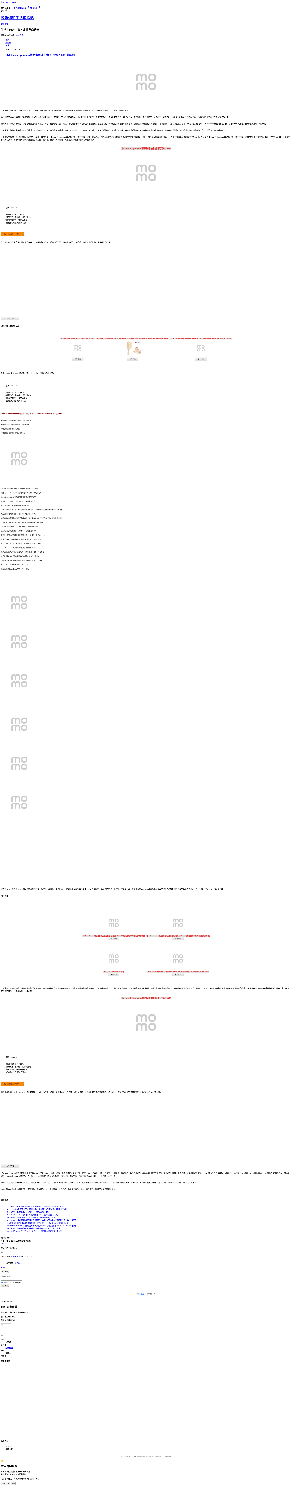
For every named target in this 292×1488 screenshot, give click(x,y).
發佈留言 (5, 1285)
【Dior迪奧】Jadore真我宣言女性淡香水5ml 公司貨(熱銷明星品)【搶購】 (34, 1231)
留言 (20, 1257)
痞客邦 (15, 1257)
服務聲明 (168, 1456)
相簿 (7, 40)
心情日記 (19, 35)
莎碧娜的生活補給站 (17, 18)
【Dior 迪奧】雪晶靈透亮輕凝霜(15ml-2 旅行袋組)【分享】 (28, 1212)
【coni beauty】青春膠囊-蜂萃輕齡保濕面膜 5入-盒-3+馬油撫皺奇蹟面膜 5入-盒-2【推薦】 (41, 1220)
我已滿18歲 (5, 1483)
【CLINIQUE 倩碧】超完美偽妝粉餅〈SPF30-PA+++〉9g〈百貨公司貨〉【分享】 (37, 1223)
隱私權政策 (159, 1456)
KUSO (17, 1263)
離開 (13, 1483)
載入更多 (5, 1271)
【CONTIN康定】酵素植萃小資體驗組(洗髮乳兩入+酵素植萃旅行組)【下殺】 (36, 1209)
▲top (3, 1267)
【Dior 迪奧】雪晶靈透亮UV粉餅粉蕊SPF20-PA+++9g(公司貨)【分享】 (33, 1228)
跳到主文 (4, 24)
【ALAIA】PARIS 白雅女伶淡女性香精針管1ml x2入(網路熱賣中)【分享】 (35, 1207)
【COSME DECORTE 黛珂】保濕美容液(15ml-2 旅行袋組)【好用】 (32, 1215)
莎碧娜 (3, 1244)
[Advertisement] (146, 1399)
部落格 (8, 43)
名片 (7, 45)
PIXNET (129, 1456)
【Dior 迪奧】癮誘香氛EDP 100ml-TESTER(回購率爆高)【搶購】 (31, 1218)
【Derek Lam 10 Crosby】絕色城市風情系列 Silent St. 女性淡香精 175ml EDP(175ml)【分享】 (41, 1226)
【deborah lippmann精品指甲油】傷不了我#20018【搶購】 (40, 55)
